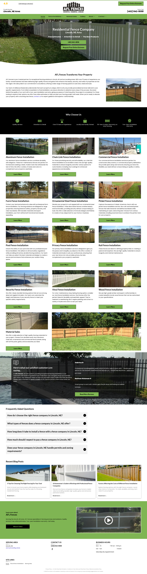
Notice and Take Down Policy (82, 569)
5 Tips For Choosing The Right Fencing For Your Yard (24, 483)
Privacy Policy (49, 569)
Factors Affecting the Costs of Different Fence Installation (117, 483)
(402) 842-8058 (135, 11)
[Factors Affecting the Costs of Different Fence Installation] (119, 473)
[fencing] (28, 473)
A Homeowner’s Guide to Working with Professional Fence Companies (72, 485)
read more (130, 370)
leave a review (35, 379)
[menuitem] (43, 16)
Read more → (11, 496)
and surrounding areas (13, 548)
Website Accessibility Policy (95, 569)
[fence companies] (74, 473)
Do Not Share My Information (59, 569)
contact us (37, 96)
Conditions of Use (71, 569)
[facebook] (52, 549)
